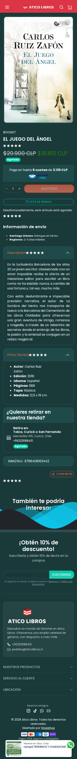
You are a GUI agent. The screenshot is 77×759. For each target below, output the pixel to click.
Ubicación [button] (12, 689)
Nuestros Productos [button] (21, 667)
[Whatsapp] (41, 710)
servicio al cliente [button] (19, 678)
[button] (11, 7)
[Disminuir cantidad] (6, 188)
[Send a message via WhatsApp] (70, 745)
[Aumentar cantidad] (19, 188)
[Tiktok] (35, 710)
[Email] (48, 710)
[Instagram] (28, 710)
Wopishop (48, 728)
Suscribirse (61, 574)
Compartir (64, 474)
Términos (53, 581)
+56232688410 (23, 441)
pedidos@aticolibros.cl (27, 649)
